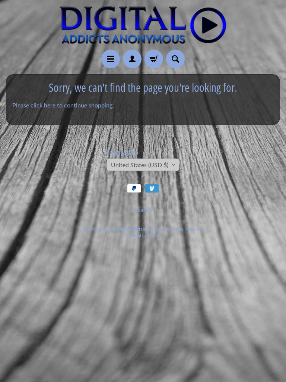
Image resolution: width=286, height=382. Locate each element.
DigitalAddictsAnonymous (140, 228)
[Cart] (153, 59)
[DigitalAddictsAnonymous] (143, 25)
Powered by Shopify (143, 235)
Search (143, 209)
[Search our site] (175, 59)
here (49, 105)
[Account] (132, 59)
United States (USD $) (139, 164)
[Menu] (110, 59)
